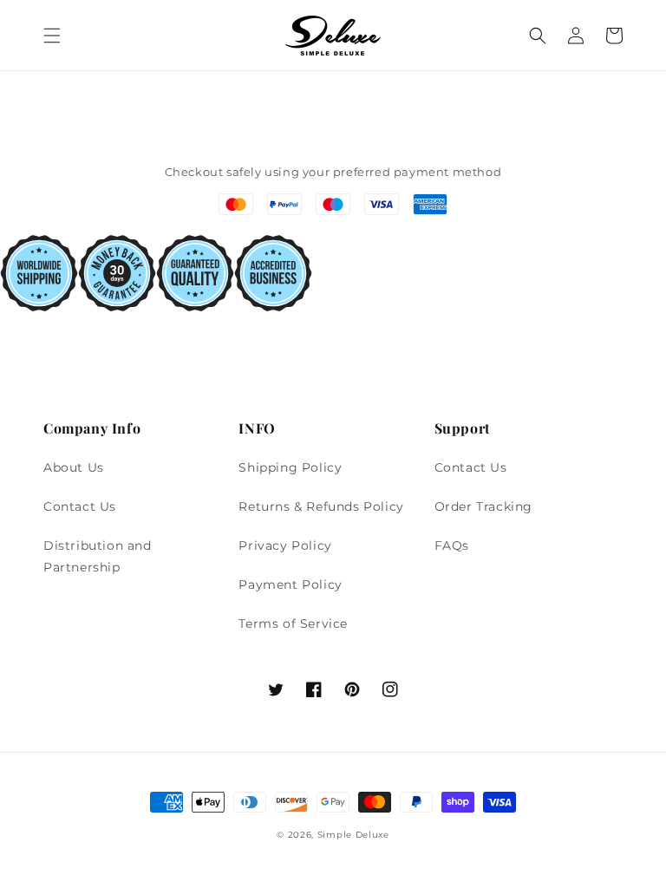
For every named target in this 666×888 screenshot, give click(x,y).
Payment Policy (290, 584)
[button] (52, 35)
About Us (73, 467)
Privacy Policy (284, 545)
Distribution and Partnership (97, 556)
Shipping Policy (290, 467)
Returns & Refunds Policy (320, 506)
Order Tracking (483, 506)
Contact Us (79, 506)
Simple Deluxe (353, 834)
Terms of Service (293, 623)
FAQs (451, 545)
